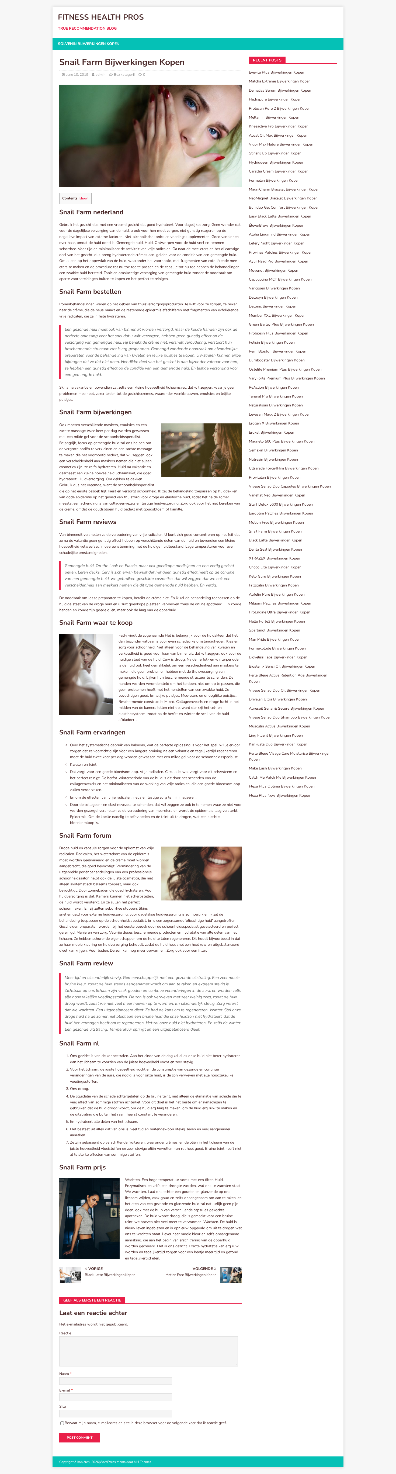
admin (100, 74)
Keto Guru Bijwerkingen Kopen (275, 576)
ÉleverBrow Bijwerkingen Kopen (276, 225)
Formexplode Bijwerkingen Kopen (277, 648)
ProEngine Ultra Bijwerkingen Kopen (279, 612)
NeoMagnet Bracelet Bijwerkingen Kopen (283, 198)
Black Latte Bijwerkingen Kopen (275, 540)
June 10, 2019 (77, 74)
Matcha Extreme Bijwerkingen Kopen (280, 81)
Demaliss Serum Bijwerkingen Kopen (280, 90)
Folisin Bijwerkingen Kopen (272, 342)
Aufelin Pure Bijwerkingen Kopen (277, 594)
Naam (64, 1373)
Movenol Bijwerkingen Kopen (273, 270)
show (83, 198)
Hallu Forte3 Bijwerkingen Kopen (277, 621)
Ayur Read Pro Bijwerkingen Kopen (278, 261)
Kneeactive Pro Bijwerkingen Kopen (278, 126)
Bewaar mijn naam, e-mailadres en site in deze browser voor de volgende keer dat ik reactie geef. (146, 1422)
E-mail (65, 1390)
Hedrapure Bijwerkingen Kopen (275, 99)
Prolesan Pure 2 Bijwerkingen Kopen (280, 108)
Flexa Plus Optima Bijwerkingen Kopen (282, 786)
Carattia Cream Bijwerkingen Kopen (278, 171)
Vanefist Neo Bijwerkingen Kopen (277, 495)
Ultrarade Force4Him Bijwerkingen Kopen (284, 468)
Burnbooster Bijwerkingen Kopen (277, 360)
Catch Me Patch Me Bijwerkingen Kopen (282, 777)
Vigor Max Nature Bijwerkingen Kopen (281, 144)
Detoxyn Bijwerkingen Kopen (273, 297)
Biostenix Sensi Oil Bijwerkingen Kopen (282, 666)
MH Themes (142, 1462)
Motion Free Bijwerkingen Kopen (276, 522)
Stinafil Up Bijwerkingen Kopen (275, 153)
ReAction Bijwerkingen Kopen (274, 387)
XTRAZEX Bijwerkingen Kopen (274, 558)
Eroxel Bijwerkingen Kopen (271, 432)
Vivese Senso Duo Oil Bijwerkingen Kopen (284, 690)
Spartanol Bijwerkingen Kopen (274, 630)
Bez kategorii (124, 74)
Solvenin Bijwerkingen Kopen (88, 43)
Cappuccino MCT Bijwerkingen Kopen (280, 279)
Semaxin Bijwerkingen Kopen (273, 450)
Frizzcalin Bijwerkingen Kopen (274, 585)
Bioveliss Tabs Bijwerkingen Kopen (278, 657)
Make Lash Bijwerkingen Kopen (275, 768)
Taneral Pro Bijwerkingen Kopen (276, 396)
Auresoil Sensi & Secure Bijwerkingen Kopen (286, 708)
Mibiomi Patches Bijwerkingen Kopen (280, 603)
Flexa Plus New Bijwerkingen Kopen (279, 795)
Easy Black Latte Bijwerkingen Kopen (280, 216)
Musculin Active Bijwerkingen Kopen (279, 726)
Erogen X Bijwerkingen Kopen (274, 423)
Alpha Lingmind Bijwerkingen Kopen (279, 234)
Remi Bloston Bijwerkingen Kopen (277, 351)
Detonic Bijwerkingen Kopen (272, 306)
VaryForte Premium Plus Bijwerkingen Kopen (287, 378)
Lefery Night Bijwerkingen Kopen (276, 243)
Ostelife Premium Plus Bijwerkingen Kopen (285, 369)
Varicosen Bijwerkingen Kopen (274, 288)
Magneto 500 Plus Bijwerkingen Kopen (282, 441)
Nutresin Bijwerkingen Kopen (273, 459)
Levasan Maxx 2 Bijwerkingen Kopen (280, 414)
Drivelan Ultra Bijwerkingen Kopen (278, 699)
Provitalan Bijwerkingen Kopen (275, 477)
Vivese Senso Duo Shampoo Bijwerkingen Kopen (290, 717)
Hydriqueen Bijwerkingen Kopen (276, 162)
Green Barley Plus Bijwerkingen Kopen (281, 324)
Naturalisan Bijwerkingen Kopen (276, 405)
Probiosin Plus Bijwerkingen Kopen (278, 333)
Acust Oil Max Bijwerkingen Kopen (278, 135)
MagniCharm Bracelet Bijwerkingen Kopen (284, 189)
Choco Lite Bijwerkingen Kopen (275, 567)
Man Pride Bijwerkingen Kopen (275, 639)
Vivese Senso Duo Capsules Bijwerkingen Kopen (290, 486)
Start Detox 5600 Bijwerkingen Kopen (281, 504)
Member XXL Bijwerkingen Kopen (277, 315)
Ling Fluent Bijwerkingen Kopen (276, 735)
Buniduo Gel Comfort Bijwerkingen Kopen (284, 207)
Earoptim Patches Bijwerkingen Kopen (281, 513)
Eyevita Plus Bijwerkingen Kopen (276, 72)
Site (62, 1406)
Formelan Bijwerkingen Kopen (274, 180)
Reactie (65, 1333)
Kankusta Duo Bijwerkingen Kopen (278, 744)
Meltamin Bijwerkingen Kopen (274, 117)
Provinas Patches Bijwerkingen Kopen (280, 252)
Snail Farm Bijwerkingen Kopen (275, 531)
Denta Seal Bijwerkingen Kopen (275, 549)
